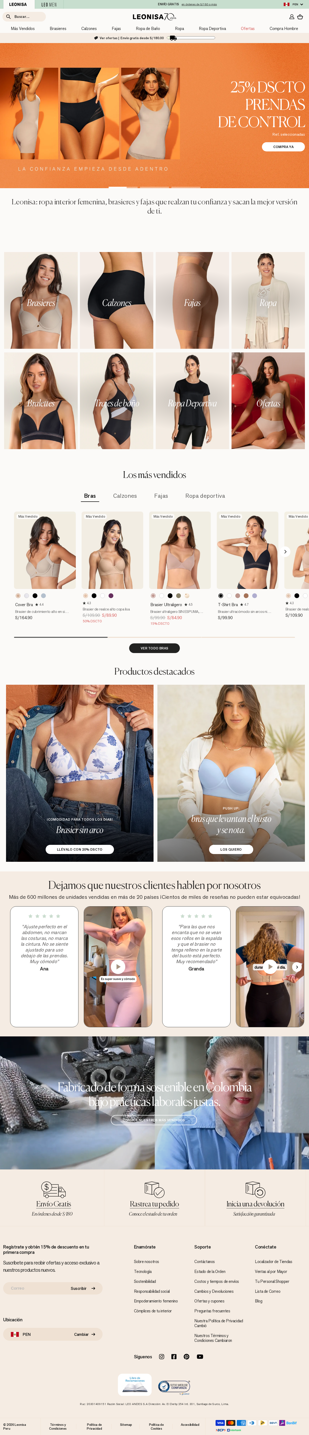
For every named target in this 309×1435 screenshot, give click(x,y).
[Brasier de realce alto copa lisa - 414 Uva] (111, 595)
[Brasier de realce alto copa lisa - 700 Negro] (94, 595)
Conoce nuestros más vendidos (154, 1120)
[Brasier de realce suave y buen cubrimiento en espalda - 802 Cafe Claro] (288, 595)
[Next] (285, 551)
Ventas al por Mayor (271, 1271)
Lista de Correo (267, 1291)
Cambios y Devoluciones (213, 1291)
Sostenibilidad (145, 1281)
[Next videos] (297, 967)
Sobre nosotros (146, 1261)
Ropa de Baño (148, 28)
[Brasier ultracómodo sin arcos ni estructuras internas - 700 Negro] (220, 595)
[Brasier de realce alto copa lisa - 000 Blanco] (102, 595)
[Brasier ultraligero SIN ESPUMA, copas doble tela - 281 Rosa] (153, 595)
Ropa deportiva (205, 495)
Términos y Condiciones (58, 1426)
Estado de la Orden (209, 1271)
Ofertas (248, 28)
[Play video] (118, 966)
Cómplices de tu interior (153, 1311)
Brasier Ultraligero (166, 604)
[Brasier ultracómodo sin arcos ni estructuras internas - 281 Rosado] (237, 595)
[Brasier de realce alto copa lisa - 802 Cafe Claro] (85, 595)
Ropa (179, 28)
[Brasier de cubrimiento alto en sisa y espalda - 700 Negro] (35, 595)
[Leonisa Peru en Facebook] (173, 1357)
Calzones (89, 28)
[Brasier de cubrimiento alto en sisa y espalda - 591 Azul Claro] (43, 595)
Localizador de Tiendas (273, 1261)
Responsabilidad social (152, 1291)
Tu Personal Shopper (272, 1281)
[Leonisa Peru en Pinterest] (186, 1357)
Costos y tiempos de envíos (216, 1281)
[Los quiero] (231, 773)
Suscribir (79, 1288)
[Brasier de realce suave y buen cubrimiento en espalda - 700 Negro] (297, 595)
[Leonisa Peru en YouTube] (200, 1357)
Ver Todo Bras (155, 648)
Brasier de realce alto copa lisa (106, 609)
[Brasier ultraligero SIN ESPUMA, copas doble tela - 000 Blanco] (161, 595)
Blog (258, 1301)
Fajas (116, 28)
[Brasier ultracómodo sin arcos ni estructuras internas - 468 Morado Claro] (254, 595)
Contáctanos (204, 1261)
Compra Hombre (284, 28)
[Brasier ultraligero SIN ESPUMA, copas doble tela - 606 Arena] (178, 595)
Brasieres (58, 28)
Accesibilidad (190, 1424)
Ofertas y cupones (209, 1301)
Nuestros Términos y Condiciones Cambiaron (213, 1338)
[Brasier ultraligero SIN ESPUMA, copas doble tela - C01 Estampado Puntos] (187, 595)
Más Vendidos (23, 28)
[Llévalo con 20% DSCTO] (80, 773)
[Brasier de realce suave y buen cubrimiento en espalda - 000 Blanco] (305, 595)
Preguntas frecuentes (212, 1311)
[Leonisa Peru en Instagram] (161, 1357)
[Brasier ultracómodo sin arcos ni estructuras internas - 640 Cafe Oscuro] (246, 595)
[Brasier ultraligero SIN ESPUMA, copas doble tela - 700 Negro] (170, 595)
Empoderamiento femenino (156, 1301)
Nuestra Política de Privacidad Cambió (218, 1323)
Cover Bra (24, 604)
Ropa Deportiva (212, 28)
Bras (90, 495)
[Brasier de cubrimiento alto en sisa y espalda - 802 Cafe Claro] (18, 595)
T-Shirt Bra (228, 604)
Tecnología (143, 1271)
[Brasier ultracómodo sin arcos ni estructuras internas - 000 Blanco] (229, 595)
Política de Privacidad (94, 1426)
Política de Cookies (156, 1426)
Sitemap (126, 1424)
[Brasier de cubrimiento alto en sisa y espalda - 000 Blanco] (26, 595)
